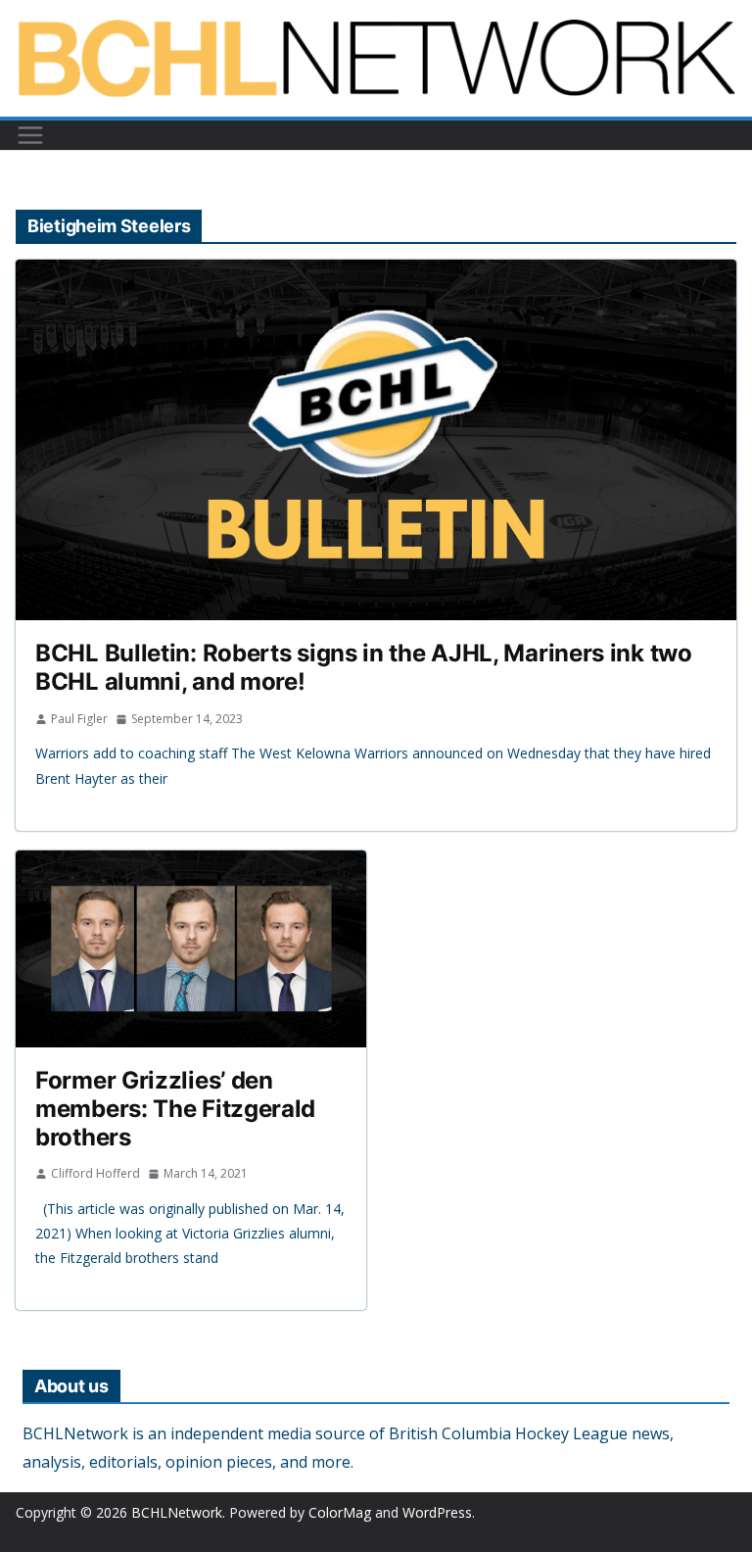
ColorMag (339, 1512)
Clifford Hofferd (95, 1173)
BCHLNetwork (176, 1512)
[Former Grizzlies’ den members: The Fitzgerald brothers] (191, 948)
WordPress (437, 1512)
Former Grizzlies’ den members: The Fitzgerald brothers (175, 1108)
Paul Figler (79, 718)
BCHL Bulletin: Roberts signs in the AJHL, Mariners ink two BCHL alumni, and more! (363, 667)
